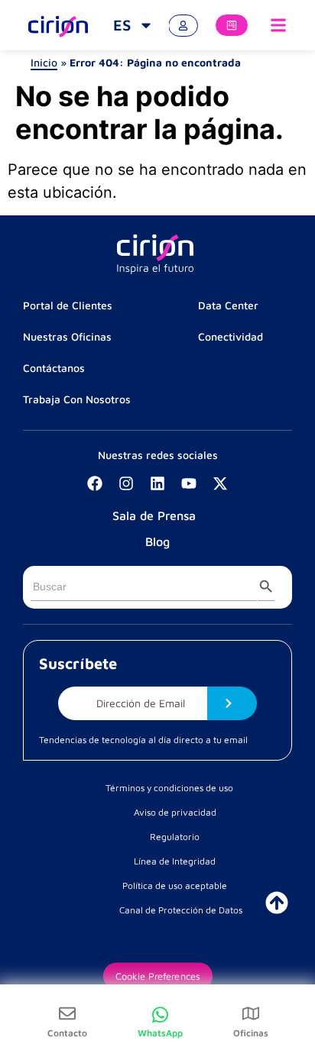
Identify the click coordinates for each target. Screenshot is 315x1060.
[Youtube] (188, 483)
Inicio (44, 62)
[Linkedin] (157, 483)
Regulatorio (175, 836)
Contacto (67, 1033)
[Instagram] (126, 483)
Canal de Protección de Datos (180, 910)
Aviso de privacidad (175, 812)
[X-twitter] (220, 483)
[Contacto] (67, 1013)
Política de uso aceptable (174, 885)
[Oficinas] (250, 1013)
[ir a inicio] (277, 902)
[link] (133, 25)
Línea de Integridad (175, 861)
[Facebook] (94, 483)
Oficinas (250, 1033)
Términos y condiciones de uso (169, 787)
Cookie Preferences (157, 976)
